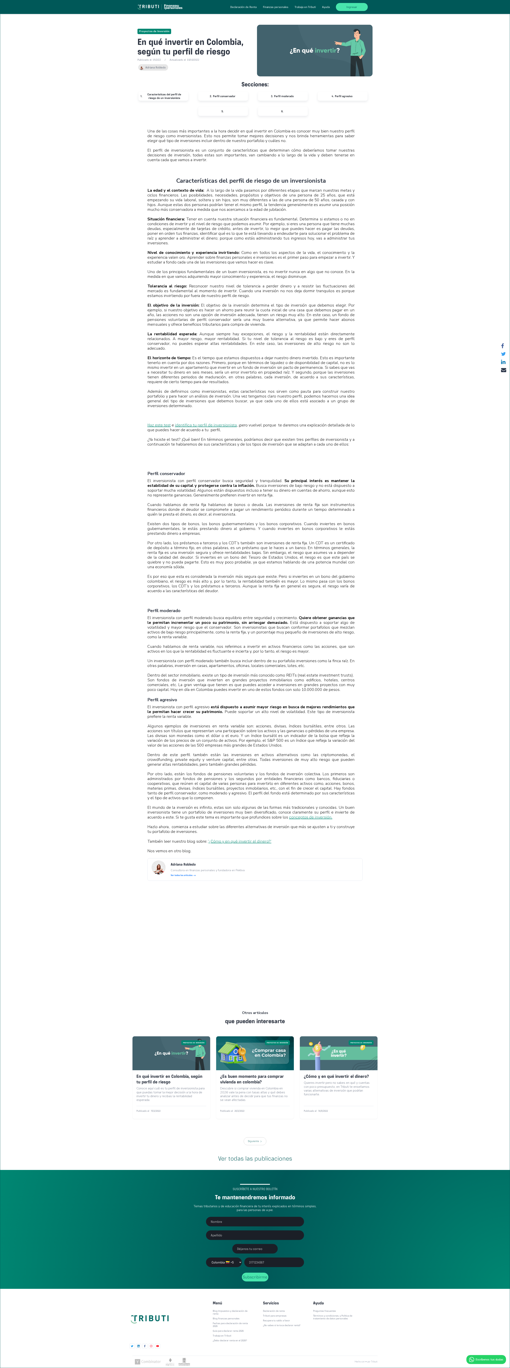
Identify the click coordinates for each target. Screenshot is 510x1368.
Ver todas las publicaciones (255, 1158)
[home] (160, 6)
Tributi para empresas (274, 1316)
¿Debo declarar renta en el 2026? (230, 1340)
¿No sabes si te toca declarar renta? (281, 1325)
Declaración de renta (274, 1311)
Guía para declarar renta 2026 (228, 1331)
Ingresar (351, 7)
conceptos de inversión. (310, 817)
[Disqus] (255, 938)
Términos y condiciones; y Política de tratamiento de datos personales (332, 1317)
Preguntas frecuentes (324, 1311)
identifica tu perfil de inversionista (206, 425)
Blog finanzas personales (226, 1318)
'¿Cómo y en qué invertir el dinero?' (239, 841)
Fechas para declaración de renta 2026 (230, 1324)
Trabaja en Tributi (305, 7)
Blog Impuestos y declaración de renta (230, 1312)
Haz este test (159, 425)
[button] (243, 7)
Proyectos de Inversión (154, 31)
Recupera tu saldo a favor (276, 1320)
